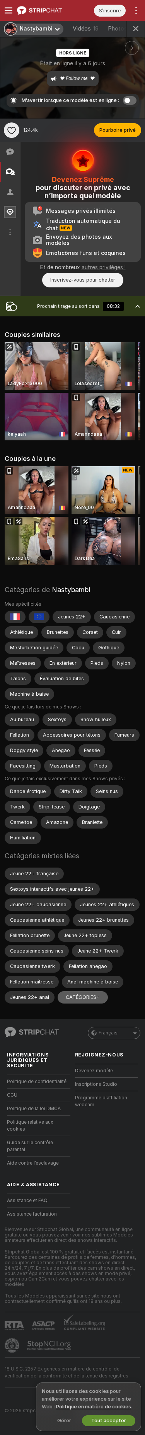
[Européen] (39, 617)
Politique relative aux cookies (30, 1125)
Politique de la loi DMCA (34, 1108)
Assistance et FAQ (27, 1200)
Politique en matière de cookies (93, 1407)
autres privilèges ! (104, 267)
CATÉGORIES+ (83, 997)
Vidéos (86, 28)
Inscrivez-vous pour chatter (82, 280)
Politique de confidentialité (37, 1081)
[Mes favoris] (11, 130)
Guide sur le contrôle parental (30, 1146)
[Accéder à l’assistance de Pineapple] (13, 1345)
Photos (122, 28)
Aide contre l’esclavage (33, 1163)
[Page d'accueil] (45, 10)
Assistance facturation (32, 1214)
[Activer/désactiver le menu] (8, 10)
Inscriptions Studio (96, 1084)
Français (108, 1033)
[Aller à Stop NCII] (50, 1345)
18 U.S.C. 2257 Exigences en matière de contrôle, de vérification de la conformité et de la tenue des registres (66, 1372)
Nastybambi (71, 590)
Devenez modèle (94, 1070)
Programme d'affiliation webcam (101, 1101)
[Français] (15, 617)
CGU (12, 1095)
